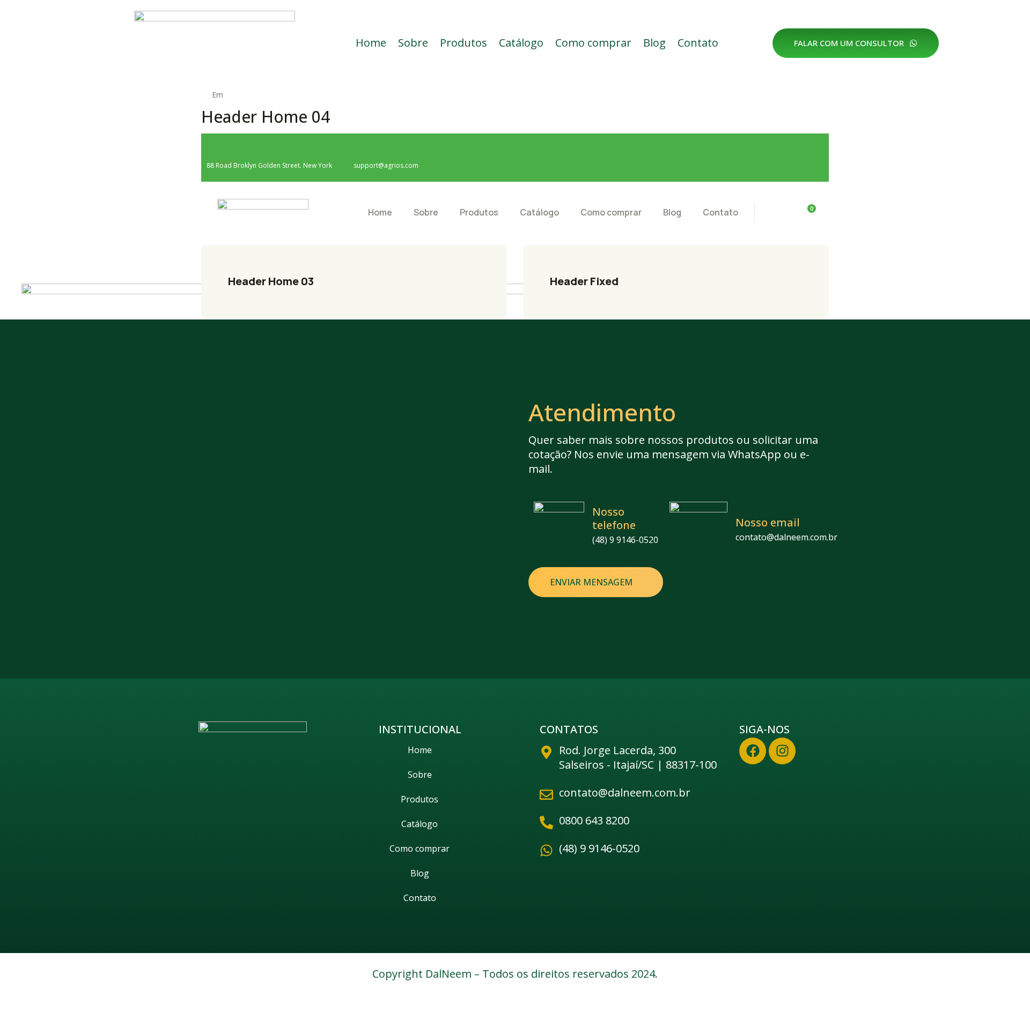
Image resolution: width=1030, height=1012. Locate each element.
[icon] (752, 158)
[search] (777, 213)
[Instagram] (782, 751)
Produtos (463, 42)
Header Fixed (584, 281)
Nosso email (767, 522)
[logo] (262, 212)
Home (371, 42)
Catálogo (521, 42)
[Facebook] (752, 751)
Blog (654, 42)
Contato (698, 42)
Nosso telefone (614, 518)
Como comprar (593, 42)
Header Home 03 (271, 281)
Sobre (413, 42)
